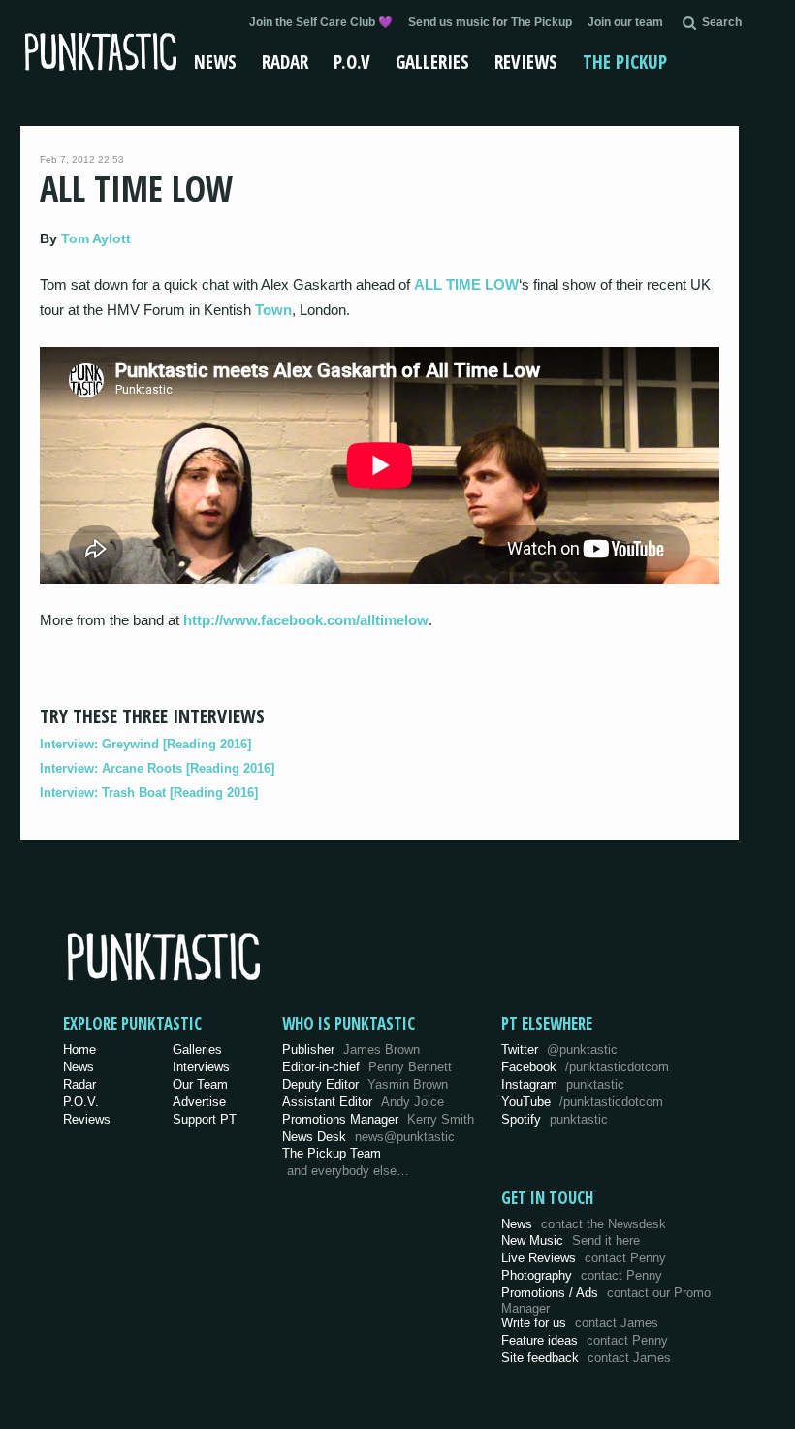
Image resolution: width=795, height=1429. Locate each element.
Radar (285, 62)
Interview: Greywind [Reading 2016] (145, 744)
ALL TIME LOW (466, 284)
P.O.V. (81, 1102)
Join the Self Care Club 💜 (321, 22)
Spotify (554, 1119)
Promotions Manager (378, 1119)
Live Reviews (583, 1258)
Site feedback (586, 1357)
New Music (570, 1240)
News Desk (368, 1136)
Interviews (201, 1067)
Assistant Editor (363, 1102)
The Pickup (625, 62)
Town (273, 310)
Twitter (559, 1049)
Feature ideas (584, 1340)
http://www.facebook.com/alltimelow (306, 620)
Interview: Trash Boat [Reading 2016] (149, 792)
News (215, 62)
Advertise (199, 1102)
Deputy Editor (365, 1084)
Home (79, 1049)
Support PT (205, 1119)
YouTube (582, 1102)
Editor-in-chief (367, 1067)
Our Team (200, 1084)
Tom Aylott (96, 238)
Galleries (432, 62)
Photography (581, 1275)
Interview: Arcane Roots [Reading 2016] (157, 768)
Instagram (562, 1084)
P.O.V (352, 62)
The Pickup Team (331, 1153)
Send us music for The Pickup (490, 22)
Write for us (579, 1323)
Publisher (351, 1049)
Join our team (625, 22)
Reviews (525, 62)
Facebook (585, 1067)
